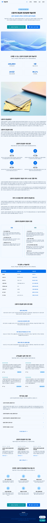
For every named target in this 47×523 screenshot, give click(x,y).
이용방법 (35, 1)
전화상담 (43, 520)
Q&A (39, 1)
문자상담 (43, 517)
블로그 (43, 1)
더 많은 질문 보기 (22, 431)
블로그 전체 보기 (23, 460)
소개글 (30, 1)
